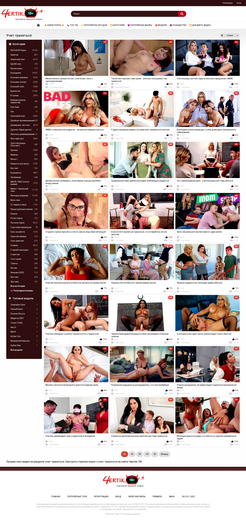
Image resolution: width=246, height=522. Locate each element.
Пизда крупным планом (24, 209)
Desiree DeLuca (24, 314)
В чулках (24, 95)
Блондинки (24, 73)
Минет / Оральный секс (24, 190)
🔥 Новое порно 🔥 (54, 25)
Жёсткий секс (24, 138)
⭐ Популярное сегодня (94, 25)
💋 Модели (161, 25)
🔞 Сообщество (178, 25)
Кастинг (24, 168)
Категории (19, 44)
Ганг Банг (24, 107)
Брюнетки (24, 91)
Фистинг (24, 277)
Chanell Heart (24, 309)
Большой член (24, 86)
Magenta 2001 (24, 318)
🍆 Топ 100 (72, 25)
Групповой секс (24, 116)
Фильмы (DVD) (24, 272)
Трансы (24, 263)
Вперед (164, 454)
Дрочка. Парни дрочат (24, 130)
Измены (24, 155)
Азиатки (24, 55)
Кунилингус (24, 173)
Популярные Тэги (77, 496)
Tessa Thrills (24, 323)
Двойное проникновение (24, 120)
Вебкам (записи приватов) (24, 101)
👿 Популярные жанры (139, 25)
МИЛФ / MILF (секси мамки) (24, 183)
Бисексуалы (24, 68)
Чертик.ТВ (118, 514)
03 (140, 454)
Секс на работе (24, 232)
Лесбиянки (24, 177)
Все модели (24, 350)
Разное (24, 214)
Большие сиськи (24, 82)
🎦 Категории (117, 25)
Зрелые (24, 150)
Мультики (24, 200)
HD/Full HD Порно (24, 50)
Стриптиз (24, 254)
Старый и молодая (24, 250)
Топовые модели (23, 298)
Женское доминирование (24, 134)
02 (132, 454)
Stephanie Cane (24, 305)
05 (155, 454)
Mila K (24, 332)
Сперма (24, 245)
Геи (24, 111)
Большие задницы (24, 77)
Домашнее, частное (24, 125)
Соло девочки (24, 241)
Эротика (24, 281)
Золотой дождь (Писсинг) (24, 144)
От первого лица (24, 205)
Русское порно (24, 223)
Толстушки (24, 259)
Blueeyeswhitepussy (24, 341)
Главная (38, 25)
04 (147, 454)
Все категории (24, 286)
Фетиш (24, 268)
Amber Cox (24, 336)
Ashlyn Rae (24, 345)
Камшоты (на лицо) (24, 164)
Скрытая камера (24, 236)
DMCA (172, 496)
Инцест (24, 159)
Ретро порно (24, 218)
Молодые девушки (24, 195)
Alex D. (24, 327)
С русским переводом (24, 227)
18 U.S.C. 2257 (188, 496)
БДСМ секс (24, 64)
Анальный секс (24, 59)
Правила (157, 496)
